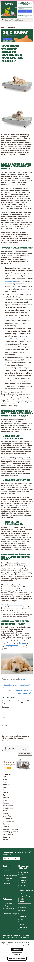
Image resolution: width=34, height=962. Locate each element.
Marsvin (6, 813)
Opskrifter (7, 816)
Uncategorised (8, 834)
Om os (7, 870)
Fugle (5, 782)
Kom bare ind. (25, 937)
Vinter (5, 840)
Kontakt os (24, 872)
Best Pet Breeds (21, 900)
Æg (4, 777)
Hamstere (7, 784)
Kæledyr (6, 803)
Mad (5, 811)
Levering (23, 880)
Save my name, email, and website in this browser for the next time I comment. (15, 738)
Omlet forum (9, 903)
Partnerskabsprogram (11, 913)
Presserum (8, 878)
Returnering (24, 882)
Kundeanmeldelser (10, 875)
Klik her (26, 16)
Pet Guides (22, 910)
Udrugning (23, 927)
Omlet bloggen (8, 27)
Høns (5, 787)
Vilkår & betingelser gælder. (27, 16)
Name (4, 718)
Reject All (17, 954)
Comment (6, 707)
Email (4, 726)
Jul (4, 795)
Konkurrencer (8, 805)
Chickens (23, 907)
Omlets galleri (9, 908)
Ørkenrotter (7, 819)
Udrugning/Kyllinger (10, 829)
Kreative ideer (8, 808)
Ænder (5, 779)
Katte (5, 800)
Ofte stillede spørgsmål (24, 876)
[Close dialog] (31, 2)
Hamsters (23, 916)
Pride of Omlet (8, 821)
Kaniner (6, 798)
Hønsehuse (7, 790)
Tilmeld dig (25, 11)
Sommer (6, 824)
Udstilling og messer (10, 832)
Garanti (23, 885)
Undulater (7, 837)
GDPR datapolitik (8, 882)
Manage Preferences (17, 959)
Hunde (22, 679)
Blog (6, 906)
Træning (6, 826)
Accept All (17, 950)
